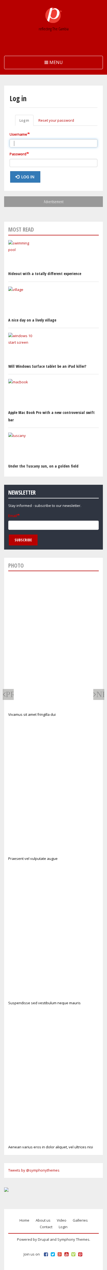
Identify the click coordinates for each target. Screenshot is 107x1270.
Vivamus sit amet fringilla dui (32, 714)
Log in (26, 122)
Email (12, 515)
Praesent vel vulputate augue (33, 858)
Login (63, 1226)
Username (18, 134)
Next (100, 694)
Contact (46, 1226)
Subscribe (23, 539)
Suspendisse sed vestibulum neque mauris (44, 1002)
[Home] (53, 15)
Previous (10, 694)
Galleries (80, 1220)
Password (18, 153)
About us (43, 1220)
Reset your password (56, 120)
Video (61, 1220)
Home (24, 1220)
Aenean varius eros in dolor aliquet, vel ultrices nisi (50, 1147)
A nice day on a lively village (32, 320)
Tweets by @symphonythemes (34, 1170)
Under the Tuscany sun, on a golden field (43, 466)
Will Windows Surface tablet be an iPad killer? (47, 366)
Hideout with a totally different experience (44, 273)
